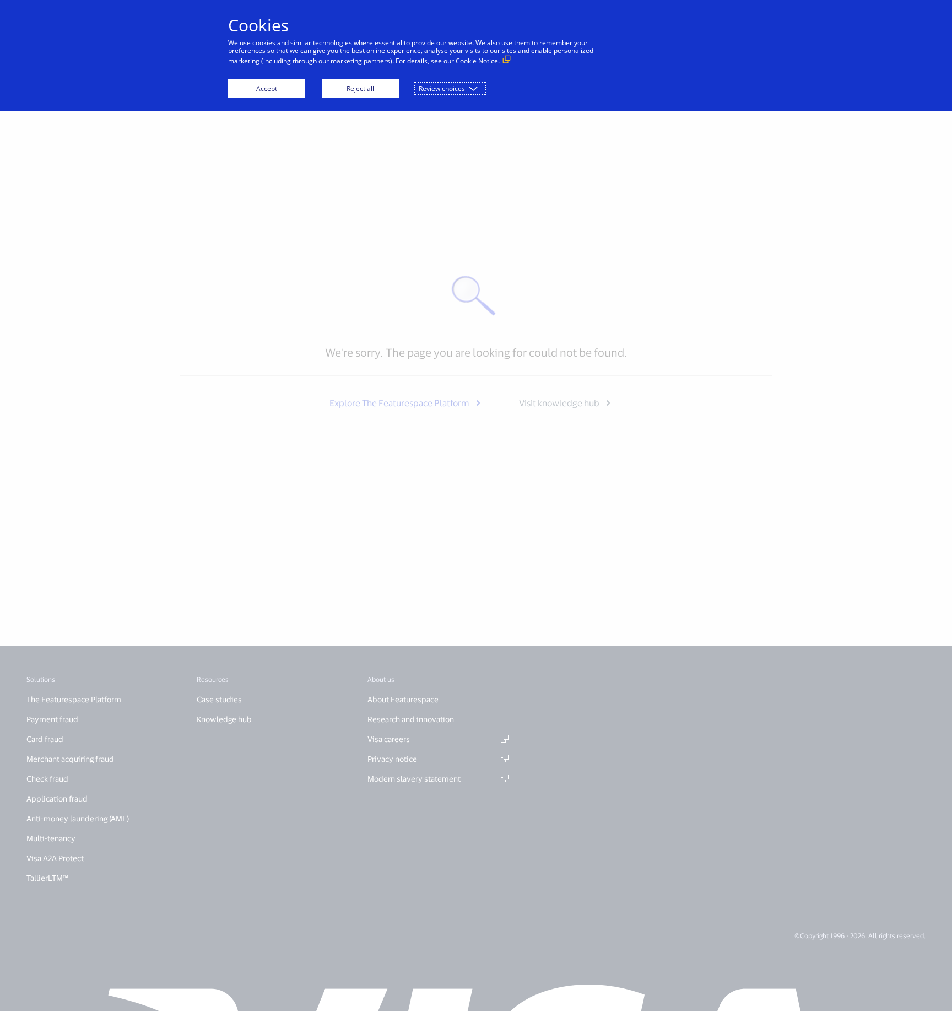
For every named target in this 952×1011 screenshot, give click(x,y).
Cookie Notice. (478, 61)
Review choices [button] (442, 88)
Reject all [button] (360, 88)
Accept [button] (266, 88)
